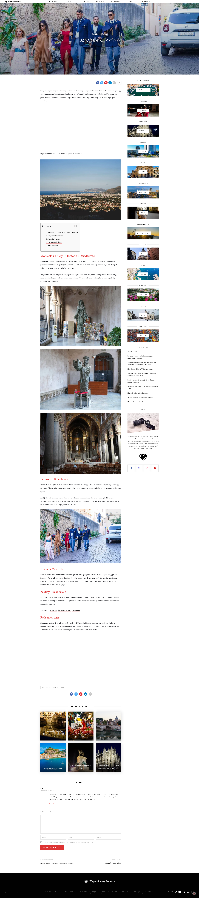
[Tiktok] (147, 468)
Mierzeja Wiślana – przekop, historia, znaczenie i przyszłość (56, 863)
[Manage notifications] (194, 893)
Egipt (104, 891)
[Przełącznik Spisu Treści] (75, 226)
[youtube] (179, 892)
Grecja (99, 1)
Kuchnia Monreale (54, 239)
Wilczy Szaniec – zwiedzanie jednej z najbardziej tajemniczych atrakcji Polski (141, 374)
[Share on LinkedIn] (110, 82)
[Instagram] (139, 468)
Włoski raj (76, 610)
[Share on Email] (114, 82)
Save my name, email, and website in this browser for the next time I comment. (68, 842)
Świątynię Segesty (64, 610)
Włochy (52, 1)
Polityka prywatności (130, 893)
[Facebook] (131, 468)
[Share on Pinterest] (106, 82)
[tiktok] (175, 892)
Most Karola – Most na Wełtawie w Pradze (140, 369)
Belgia (58, 891)
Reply (53, 803)
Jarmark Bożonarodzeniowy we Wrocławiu (140, 397)
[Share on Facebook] (97, 82)
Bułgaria (84, 1)
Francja (114, 891)
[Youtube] (155, 468)
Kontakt (148, 893)
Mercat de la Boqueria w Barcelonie (138, 393)
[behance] (188, 892)
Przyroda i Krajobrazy (55, 236)
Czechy (95, 891)
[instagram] (172, 892)
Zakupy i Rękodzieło (55, 242)
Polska (145, 1)
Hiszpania (115, 1)
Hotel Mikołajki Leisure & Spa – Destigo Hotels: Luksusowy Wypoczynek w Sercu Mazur (141, 363)
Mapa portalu (110, 893)
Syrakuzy (53, 610)
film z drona (46, 687)
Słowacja (61, 893)
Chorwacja (82, 891)
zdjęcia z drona (58, 687)
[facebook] (168, 892)
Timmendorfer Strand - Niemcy (112, 863)
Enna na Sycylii (132, 351)
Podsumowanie (53, 245)
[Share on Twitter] (101, 82)
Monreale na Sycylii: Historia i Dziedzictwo (63, 232)
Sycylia (95, 34)
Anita (43, 788)
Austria (67, 1)
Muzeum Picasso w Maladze (135, 402)
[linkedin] (184, 892)
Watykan (85, 893)
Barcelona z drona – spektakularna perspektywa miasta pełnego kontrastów (141, 357)
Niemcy (130, 1)
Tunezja (73, 893)
